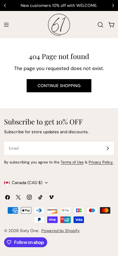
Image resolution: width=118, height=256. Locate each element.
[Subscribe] (107, 148)
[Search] (100, 24)
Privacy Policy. (101, 162)
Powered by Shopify (60, 230)
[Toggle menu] (6, 24)
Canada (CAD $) (27, 182)
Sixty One (30, 230)
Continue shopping (59, 85)
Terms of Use (72, 162)
